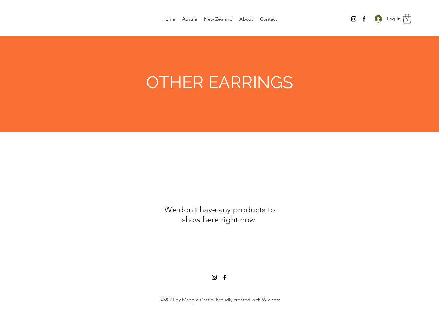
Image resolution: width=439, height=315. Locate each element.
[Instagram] (353, 18)
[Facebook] (363, 18)
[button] (407, 19)
